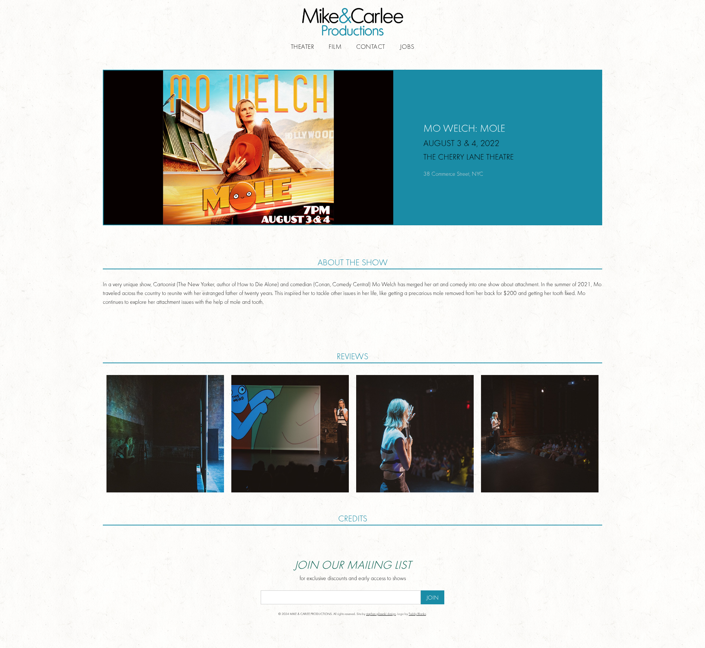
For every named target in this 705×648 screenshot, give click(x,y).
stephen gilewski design (381, 614)
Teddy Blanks (417, 614)
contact (370, 47)
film (335, 47)
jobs (407, 47)
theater (302, 47)
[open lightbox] (165, 433)
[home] (352, 22)
